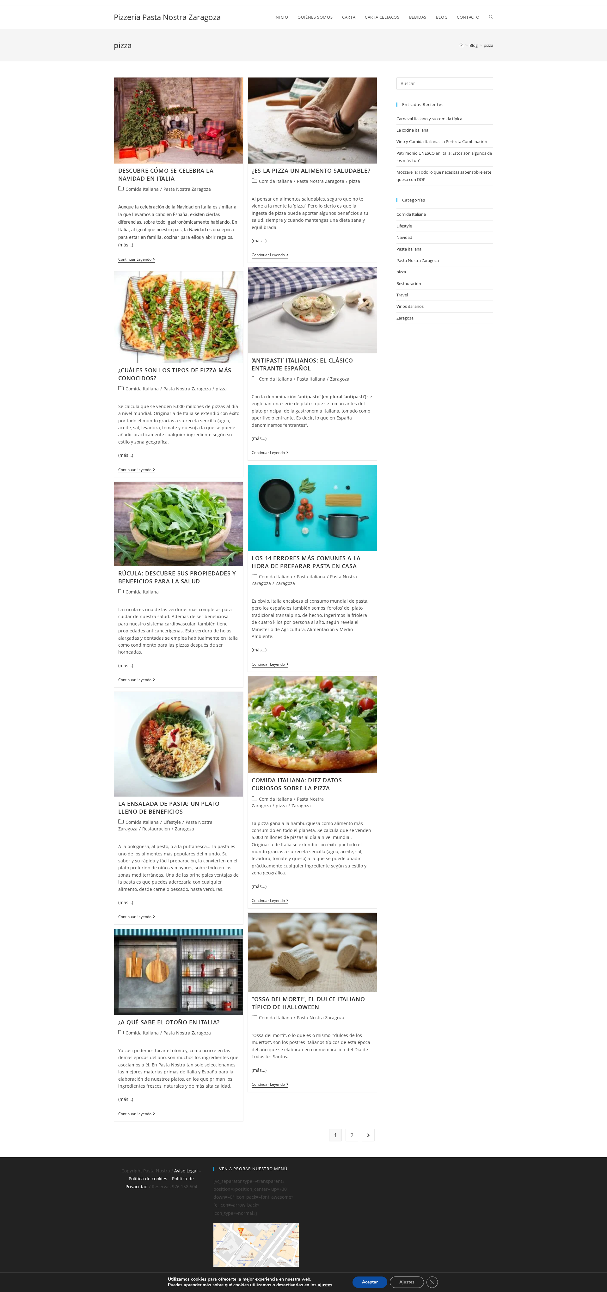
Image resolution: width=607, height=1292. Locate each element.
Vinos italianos (410, 306)
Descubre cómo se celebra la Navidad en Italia (166, 174)
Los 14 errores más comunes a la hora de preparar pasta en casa (306, 562)
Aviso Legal (186, 1171)
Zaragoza (339, 379)
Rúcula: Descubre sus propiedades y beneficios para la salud (177, 577)
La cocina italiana (412, 130)
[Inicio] (461, 45)
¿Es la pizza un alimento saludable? (311, 170)
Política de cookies (148, 1179)
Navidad (404, 237)
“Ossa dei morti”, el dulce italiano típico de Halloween (308, 1003)
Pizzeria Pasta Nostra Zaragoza (167, 17)
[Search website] (491, 17)
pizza (354, 181)
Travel (402, 295)
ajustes (325, 1285)
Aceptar (370, 1282)
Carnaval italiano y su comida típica (429, 118)
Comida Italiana (142, 189)
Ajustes (406, 1282)
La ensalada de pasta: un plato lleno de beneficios (169, 807)
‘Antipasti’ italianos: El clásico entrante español (302, 364)
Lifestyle (172, 822)
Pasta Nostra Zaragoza (187, 189)
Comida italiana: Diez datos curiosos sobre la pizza (297, 784)
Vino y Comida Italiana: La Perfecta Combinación (441, 141)
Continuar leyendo (136, 260)
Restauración (156, 829)
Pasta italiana (311, 379)
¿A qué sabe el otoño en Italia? (169, 1022)
